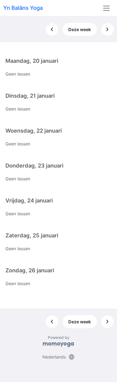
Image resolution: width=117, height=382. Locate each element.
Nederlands (58, 357)
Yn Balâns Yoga (23, 8)
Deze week (79, 29)
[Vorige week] (52, 29)
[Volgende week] (107, 29)
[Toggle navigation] (106, 8)
